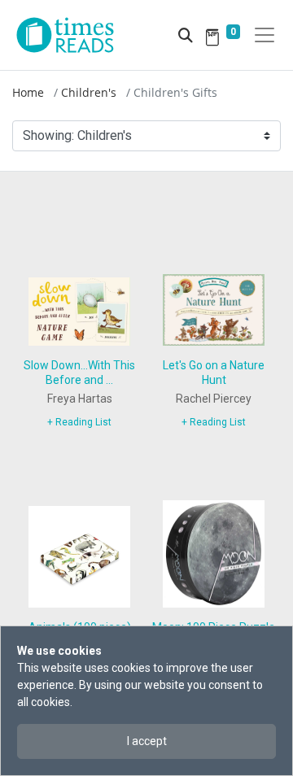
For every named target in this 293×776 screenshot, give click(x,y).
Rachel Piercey (213, 398)
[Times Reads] (71, 35)
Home (28, 92)
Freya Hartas (79, 398)
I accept (147, 741)
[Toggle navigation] (264, 35)
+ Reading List (79, 422)
